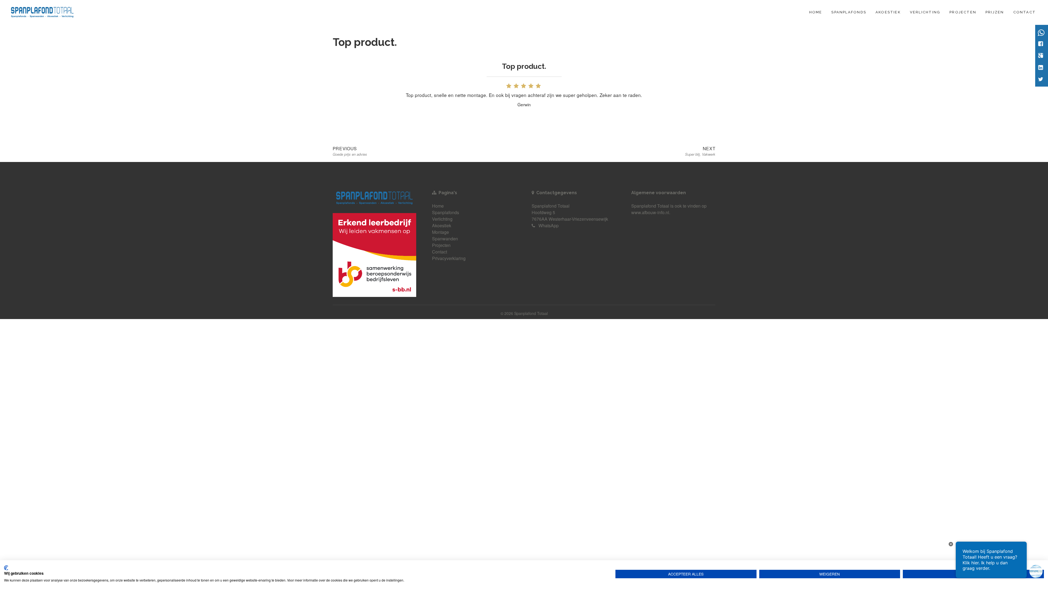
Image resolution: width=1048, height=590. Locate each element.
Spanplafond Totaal (650, 206)
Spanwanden (445, 238)
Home (815, 12)
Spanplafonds (848, 12)
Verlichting (925, 12)
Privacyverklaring (449, 258)
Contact (1024, 12)
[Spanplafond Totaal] (42, 11)
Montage (440, 232)
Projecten (962, 12)
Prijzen (995, 12)
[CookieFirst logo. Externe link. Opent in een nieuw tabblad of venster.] (6, 567)
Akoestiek (888, 12)
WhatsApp (548, 225)
